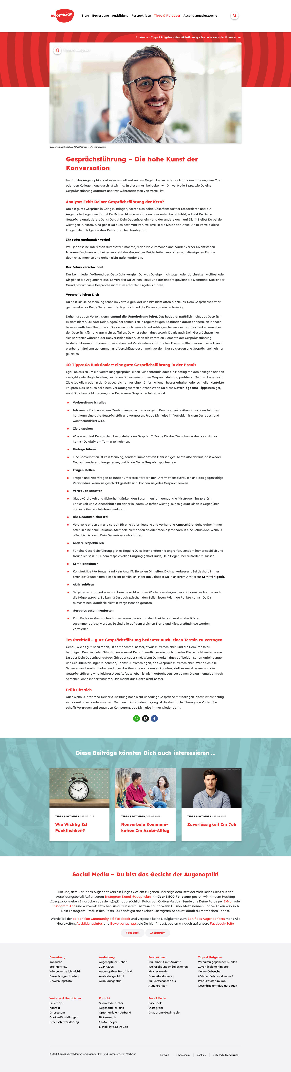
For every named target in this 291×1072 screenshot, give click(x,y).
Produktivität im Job (212, 981)
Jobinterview (58, 966)
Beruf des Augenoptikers (206, 919)
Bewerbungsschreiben (64, 976)
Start (85, 15)
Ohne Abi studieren (161, 976)
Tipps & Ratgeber (167, 15)
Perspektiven (141, 15)
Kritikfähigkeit (213, 577)
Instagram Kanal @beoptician (128, 897)
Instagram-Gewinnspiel (164, 1012)
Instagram (157, 932)
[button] (136, 718)
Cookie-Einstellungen (63, 1017)
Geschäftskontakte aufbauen (217, 985)
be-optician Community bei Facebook (101, 919)
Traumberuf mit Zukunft (164, 962)
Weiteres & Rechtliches (65, 998)
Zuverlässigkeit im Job (213, 966)
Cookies (201, 1054)
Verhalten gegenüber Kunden (217, 962)
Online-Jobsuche (209, 971)
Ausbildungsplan (110, 981)
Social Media (157, 998)
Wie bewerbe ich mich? (64, 971)
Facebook (133, 932)
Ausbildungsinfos (89, 923)
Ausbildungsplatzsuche (200, 15)
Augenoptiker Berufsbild (115, 971)
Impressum (57, 1012)
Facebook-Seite (222, 923)
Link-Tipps (56, 1003)
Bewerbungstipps (123, 923)
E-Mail (228, 901)
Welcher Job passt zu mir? (215, 976)
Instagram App (63, 906)
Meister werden (158, 971)
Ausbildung (120, 15)
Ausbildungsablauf (111, 976)
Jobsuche (55, 962)
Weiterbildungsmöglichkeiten (168, 966)
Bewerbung (100, 15)
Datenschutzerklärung (64, 1022)
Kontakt (54, 1008)
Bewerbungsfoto (60, 981)
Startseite (142, 37)
